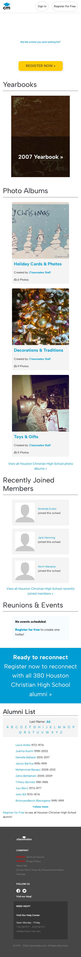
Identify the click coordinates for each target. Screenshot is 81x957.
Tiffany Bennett (25, 782)
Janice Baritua (24, 763)
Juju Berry (22, 788)
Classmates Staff (40, 272)
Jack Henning (46, 537)
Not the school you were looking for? (40, 42)
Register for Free (13, 812)
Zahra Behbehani (26, 776)
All (48, 722)
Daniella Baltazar (26, 757)
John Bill (21, 794)
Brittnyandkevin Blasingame (33, 800)
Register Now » (40, 66)
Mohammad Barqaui (28, 769)
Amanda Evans (47, 508)
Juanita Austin (24, 751)
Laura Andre (23, 745)
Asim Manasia (46, 566)
